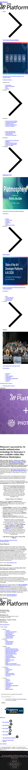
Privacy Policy (14, 758)
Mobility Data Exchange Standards (12, 664)
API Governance (9, 655)
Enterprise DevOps (9, 123)
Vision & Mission (9, 376)
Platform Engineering (10, 86)
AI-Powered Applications (10, 135)
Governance (8, 379)
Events (6, 223)
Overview (7, 630)
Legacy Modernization (10, 131)
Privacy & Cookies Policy (8, 740)
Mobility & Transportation (11, 144)
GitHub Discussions (9, 673)
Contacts (7, 381)
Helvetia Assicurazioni (11, 590)
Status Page (7, 675)
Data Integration (8, 634)
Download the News (4, 541)
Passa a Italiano (3, 743)
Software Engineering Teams (11, 648)
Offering (7, 88)
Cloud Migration (9, 133)
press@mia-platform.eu (12, 595)
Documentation (8, 300)
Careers (7, 374)
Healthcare (7, 141)
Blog (6, 296)
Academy (7, 221)
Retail (6, 662)
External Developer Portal (11, 124)
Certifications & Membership (11, 378)
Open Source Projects (10, 225)
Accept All (14, 766)
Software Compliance (10, 126)
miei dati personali (22, 699)
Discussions (8, 222)
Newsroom (7, 373)
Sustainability (8, 377)
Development (8, 85)
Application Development (11, 631)
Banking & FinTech (9, 659)
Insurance (7, 658)
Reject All (14, 761)
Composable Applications (10, 122)
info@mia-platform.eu (5, 624)
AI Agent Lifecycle (9, 633)
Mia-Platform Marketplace (17, 462)
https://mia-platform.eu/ (12, 594)
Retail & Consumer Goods (11, 142)
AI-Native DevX (9, 637)
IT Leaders (7, 647)
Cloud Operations (9, 636)
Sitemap (4, 741)
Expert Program (8, 220)
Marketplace (11, 524)
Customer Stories (9, 298)
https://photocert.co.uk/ (12, 562)
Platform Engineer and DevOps (12, 650)
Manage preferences (15, 764)
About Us (7, 679)
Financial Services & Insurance (12, 140)
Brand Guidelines (9, 689)
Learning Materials (9, 297)
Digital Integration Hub (10, 132)
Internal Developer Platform (11, 121)
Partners (7, 218)
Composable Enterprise (10, 657)
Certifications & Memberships (11, 685)
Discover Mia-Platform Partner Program (8, 540)
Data (6, 87)
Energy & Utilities (9, 145)
